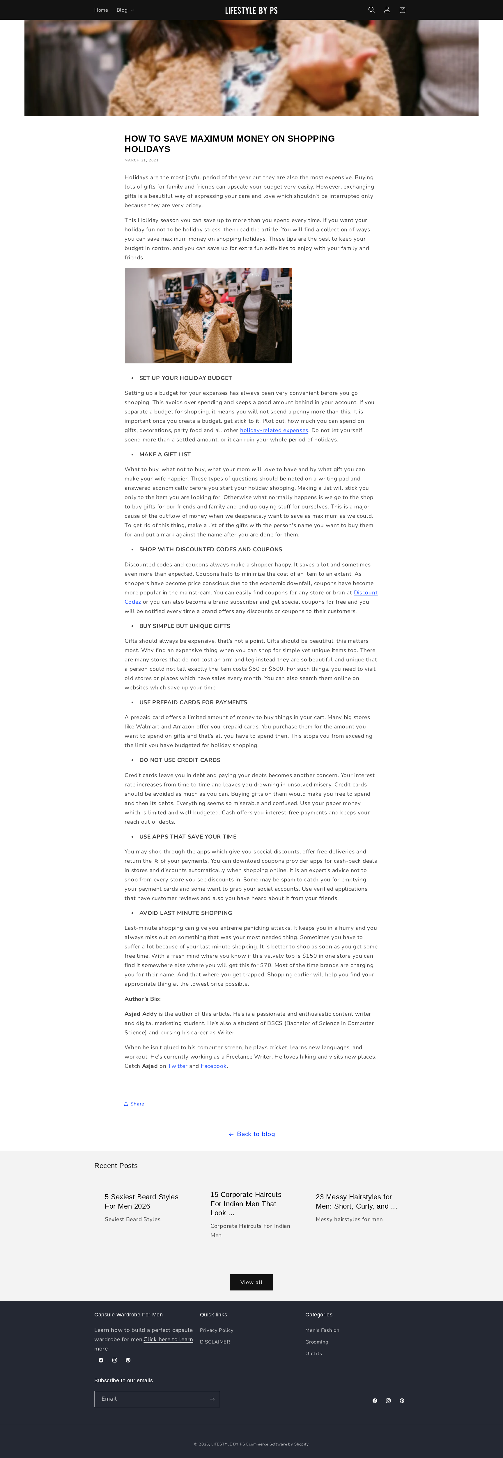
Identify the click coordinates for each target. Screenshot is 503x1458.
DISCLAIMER (215, 1342)
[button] (124, 10)
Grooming (317, 1342)
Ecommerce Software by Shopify (277, 1444)
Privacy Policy (217, 1330)
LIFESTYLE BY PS (228, 1444)
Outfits (313, 1353)
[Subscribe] (212, 1399)
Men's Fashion (322, 1330)
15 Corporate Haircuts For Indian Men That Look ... (246, 1204)
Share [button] (137, 1103)
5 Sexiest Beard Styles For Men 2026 (141, 1201)
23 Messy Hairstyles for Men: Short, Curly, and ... (357, 1201)
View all (251, 1282)
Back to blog (256, 1134)
